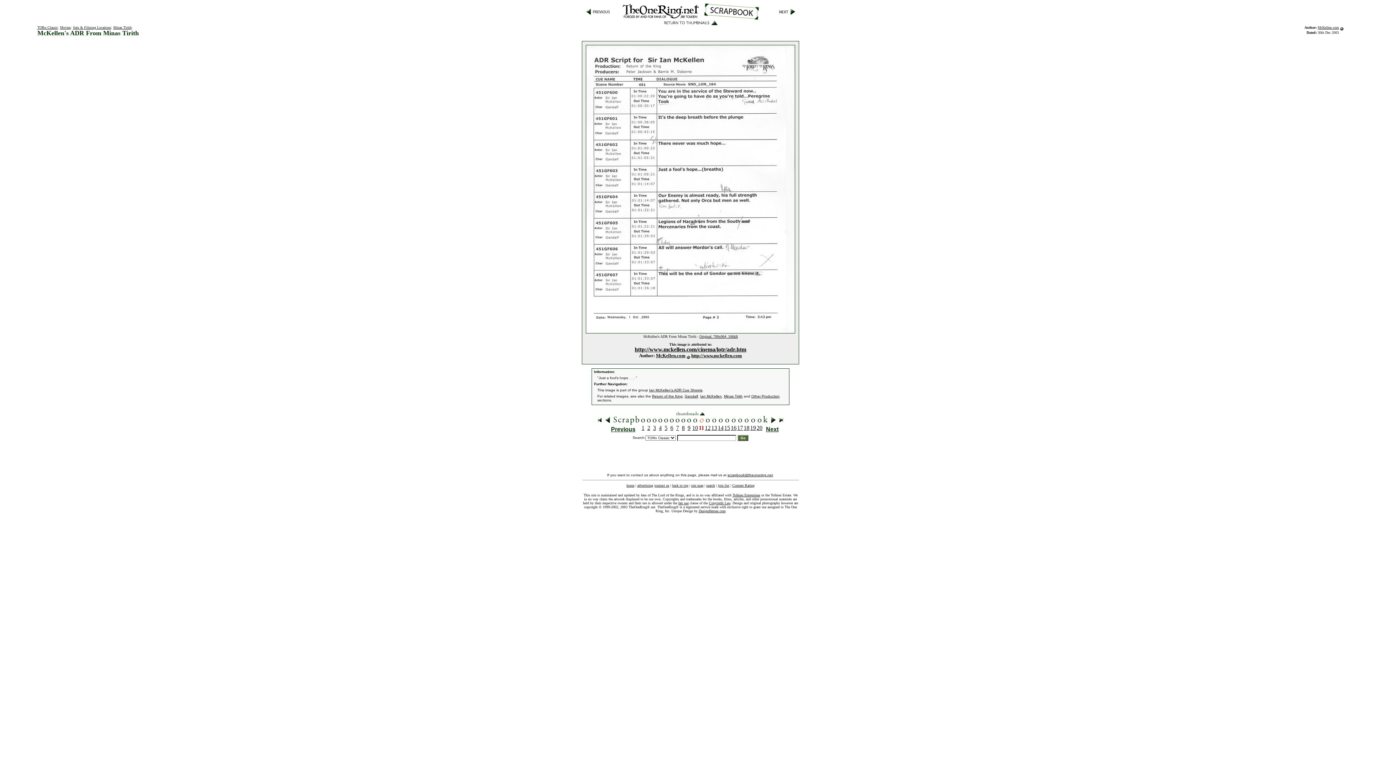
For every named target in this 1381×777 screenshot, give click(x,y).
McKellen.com (1328, 27)
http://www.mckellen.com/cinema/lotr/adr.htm (690, 349)
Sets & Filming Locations (92, 27)
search (710, 485)
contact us (662, 485)
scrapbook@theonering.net (750, 475)
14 (721, 428)
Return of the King (667, 396)
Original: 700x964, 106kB (718, 336)
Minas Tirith (122, 27)
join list (723, 485)
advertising (645, 485)
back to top (680, 485)
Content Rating (743, 485)
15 (727, 428)
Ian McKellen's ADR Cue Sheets (675, 390)
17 (740, 428)
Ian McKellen (711, 396)
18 (746, 428)
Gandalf (691, 396)
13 (714, 428)
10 (695, 428)
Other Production (765, 396)
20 (759, 428)
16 (734, 428)
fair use (683, 503)
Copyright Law (719, 503)
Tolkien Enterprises (746, 495)
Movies (65, 27)
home (630, 485)
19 (753, 428)
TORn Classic (47, 27)
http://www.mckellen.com (716, 355)
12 (708, 428)
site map (697, 485)
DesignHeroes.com (712, 511)
